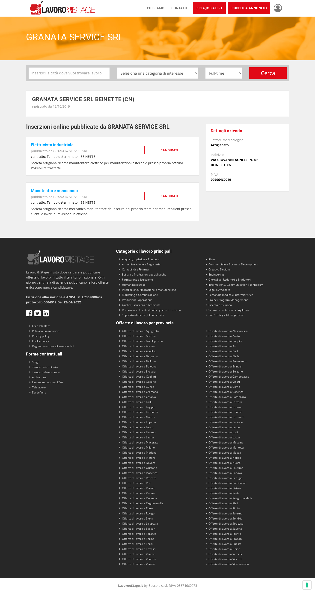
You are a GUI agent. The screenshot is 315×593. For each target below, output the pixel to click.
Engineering (216, 274)
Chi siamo (155, 8)
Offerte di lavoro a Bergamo (140, 356)
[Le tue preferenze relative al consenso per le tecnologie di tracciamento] (307, 585)
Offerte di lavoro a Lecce (224, 427)
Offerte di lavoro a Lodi (223, 432)
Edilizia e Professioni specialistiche (144, 274)
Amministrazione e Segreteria (141, 264)
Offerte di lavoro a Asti (222, 346)
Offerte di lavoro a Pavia (223, 493)
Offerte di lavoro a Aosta (224, 336)
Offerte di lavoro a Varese (138, 554)
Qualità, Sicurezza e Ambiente (141, 305)
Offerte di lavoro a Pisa (136, 483)
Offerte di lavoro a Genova (225, 412)
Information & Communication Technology (235, 285)
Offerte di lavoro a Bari (223, 351)
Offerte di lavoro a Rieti (223, 503)
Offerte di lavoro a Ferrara (225, 402)
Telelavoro (39, 387)
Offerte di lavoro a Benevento (227, 361)
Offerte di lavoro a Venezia (139, 559)
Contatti (179, 8)
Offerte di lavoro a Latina (138, 437)
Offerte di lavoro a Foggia (138, 407)
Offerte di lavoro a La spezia (140, 523)
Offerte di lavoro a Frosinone (140, 412)
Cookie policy (40, 341)
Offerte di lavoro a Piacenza (140, 473)
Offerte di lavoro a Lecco (137, 427)
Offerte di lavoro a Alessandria (228, 331)
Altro (211, 259)
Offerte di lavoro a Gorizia (138, 417)
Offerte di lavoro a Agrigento (140, 331)
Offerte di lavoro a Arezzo (138, 346)
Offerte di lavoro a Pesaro (138, 493)
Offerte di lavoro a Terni (137, 544)
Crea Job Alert (209, 8)
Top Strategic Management (226, 315)
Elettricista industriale (52, 144)
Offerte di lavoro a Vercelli (225, 554)
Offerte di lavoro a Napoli (224, 458)
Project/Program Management (228, 300)
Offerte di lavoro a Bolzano (225, 371)
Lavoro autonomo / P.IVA (47, 382)
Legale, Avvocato (219, 290)
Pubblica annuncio (249, 8)
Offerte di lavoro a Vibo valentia (228, 564)
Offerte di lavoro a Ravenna (139, 498)
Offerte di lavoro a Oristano (139, 468)
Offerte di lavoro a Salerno (225, 513)
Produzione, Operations (137, 300)
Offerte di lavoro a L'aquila (225, 341)
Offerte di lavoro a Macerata (140, 442)
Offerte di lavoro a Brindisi (225, 366)
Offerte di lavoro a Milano (138, 447)
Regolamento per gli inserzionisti (53, 346)
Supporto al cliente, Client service (143, 315)
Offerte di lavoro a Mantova (226, 447)
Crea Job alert (41, 326)
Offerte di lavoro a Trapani (225, 539)
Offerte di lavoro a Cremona (140, 392)
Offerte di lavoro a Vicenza (225, 559)
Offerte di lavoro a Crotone (225, 422)
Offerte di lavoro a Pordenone (227, 483)
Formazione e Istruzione (137, 280)
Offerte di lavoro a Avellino (139, 351)
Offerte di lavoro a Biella (224, 356)
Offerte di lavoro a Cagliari (139, 377)
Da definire (39, 392)
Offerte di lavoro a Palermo (225, 468)
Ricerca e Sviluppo (220, 305)
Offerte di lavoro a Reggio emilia (142, 503)
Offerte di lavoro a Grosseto (226, 417)
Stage (35, 362)
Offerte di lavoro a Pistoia (224, 488)
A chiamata (39, 377)
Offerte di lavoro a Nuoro (224, 463)
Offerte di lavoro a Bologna (139, 366)
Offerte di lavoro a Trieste (224, 544)
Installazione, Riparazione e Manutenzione (149, 290)
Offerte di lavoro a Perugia (225, 478)
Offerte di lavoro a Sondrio (225, 518)
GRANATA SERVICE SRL (70, 151)
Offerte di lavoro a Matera (138, 458)
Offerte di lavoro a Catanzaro (227, 397)
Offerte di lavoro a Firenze (225, 407)
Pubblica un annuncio (45, 331)
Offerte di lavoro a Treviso (138, 549)
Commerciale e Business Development (233, 264)
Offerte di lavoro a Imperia (139, 422)
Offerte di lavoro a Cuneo (138, 387)
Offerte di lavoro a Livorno (138, 432)
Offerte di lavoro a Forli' (137, 402)
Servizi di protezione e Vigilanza (228, 310)
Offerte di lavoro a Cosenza (226, 392)
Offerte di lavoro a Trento (224, 534)
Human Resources (134, 285)
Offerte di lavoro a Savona (225, 529)
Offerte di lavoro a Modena (139, 453)
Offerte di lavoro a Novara (138, 463)
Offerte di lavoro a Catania (139, 397)
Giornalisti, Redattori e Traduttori (229, 280)
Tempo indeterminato (46, 372)
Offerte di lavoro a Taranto (139, 534)
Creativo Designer (220, 269)
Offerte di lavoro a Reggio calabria (230, 498)
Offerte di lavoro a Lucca (224, 437)
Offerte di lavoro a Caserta (139, 382)
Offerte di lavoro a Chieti (224, 382)
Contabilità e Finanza (135, 269)
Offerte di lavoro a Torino (138, 539)
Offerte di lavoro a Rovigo (138, 513)
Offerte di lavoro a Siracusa (226, 523)
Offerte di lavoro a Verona (138, 564)
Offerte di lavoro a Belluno (139, 361)
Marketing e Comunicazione (140, 295)
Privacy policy (40, 336)
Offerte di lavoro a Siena (137, 518)
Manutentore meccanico (54, 190)
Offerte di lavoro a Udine (224, 549)
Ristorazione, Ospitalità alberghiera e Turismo (151, 310)
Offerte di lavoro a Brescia (139, 371)
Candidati (169, 150)
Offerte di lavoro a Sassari (138, 529)
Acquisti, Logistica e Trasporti (141, 259)
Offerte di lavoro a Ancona (139, 336)
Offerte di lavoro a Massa (224, 453)
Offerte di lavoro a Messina (225, 442)
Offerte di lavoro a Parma (138, 488)
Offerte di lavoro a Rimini (224, 508)
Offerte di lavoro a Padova (225, 473)
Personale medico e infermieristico (230, 295)
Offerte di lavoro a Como (224, 387)
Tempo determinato (45, 367)
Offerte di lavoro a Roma (137, 508)
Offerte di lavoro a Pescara (139, 478)
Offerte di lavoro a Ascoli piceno (142, 341)
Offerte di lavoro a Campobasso (228, 377)
